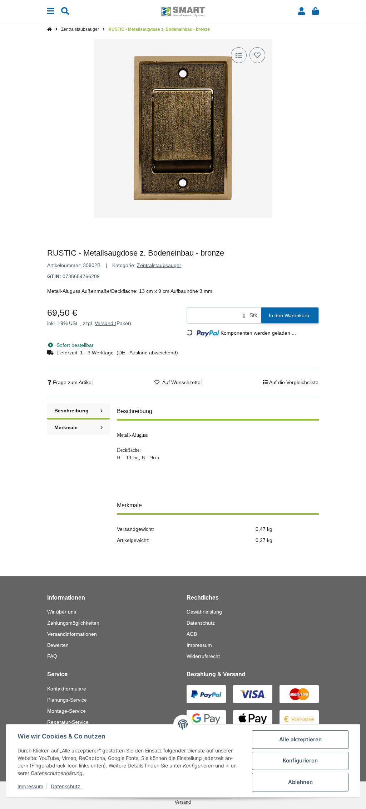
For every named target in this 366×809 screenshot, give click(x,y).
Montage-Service (66, 711)
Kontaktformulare (66, 689)
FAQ (52, 656)
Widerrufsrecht (203, 656)
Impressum (199, 645)
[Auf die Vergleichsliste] (239, 55)
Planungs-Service (67, 700)
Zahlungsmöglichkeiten (73, 623)
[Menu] (50, 11)
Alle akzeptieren (300, 739)
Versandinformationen (72, 634)
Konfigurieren (300, 760)
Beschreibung (71, 410)
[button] (301, 11)
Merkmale (66, 427)
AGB (192, 634)
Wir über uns (61, 612)
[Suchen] (65, 11)
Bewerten (58, 645)
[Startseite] (49, 29)
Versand (105, 323)
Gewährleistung (204, 612)
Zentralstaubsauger (159, 265)
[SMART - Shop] (183, 11)
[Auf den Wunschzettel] (257, 55)
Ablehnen (300, 782)
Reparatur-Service (68, 722)
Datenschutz (201, 623)
